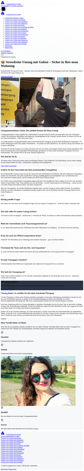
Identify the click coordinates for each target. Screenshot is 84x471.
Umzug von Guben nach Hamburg (16, 22)
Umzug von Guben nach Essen (15, 36)
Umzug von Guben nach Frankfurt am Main (19, 27)
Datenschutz (9, 47)
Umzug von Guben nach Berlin (15, 20)
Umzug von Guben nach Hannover (16, 40)
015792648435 (6, 6)
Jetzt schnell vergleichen (8, 166)
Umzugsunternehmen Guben (14, 18)
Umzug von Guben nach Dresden (16, 44)
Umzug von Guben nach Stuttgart (16, 29)
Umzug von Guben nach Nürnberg (16, 42)
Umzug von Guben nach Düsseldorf (16, 31)
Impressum (8, 46)
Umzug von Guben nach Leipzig (15, 33)
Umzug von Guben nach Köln (15, 25)
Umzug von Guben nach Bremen (15, 38)
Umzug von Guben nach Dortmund (16, 34)
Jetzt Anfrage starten (7, 289)
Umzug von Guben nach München (16, 23)
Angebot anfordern (17, 6)
